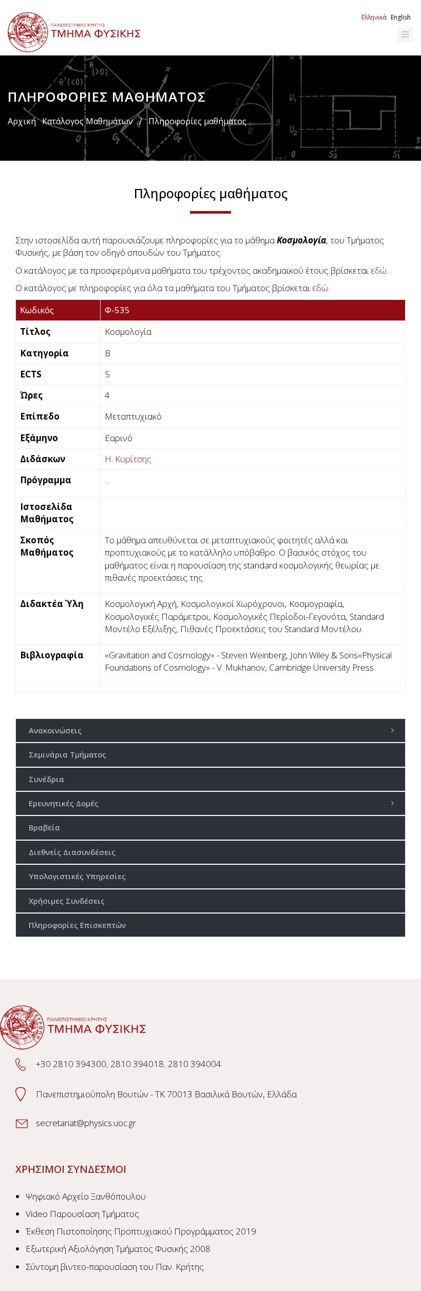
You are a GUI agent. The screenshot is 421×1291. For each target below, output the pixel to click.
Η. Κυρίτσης (128, 459)
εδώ (379, 270)
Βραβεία (44, 827)
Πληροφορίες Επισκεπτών (77, 925)
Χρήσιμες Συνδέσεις (67, 901)
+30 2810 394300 (71, 1064)
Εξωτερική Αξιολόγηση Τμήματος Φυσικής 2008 (118, 1249)
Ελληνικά (374, 17)
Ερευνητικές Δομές (64, 803)
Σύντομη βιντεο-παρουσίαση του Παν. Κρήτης (115, 1267)
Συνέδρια (46, 779)
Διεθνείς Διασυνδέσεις (72, 852)
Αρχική (22, 121)
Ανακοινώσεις (55, 730)
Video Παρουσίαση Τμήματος (82, 1214)
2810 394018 (137, 1064)
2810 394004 (194, 1064)
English (401, 17)
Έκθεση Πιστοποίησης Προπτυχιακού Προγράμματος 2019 (141, 1231)
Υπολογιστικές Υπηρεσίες (77, 876)
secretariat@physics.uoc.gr (86, 1123)
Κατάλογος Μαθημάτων (87, 121)
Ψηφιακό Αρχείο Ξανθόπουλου (86, 1196)
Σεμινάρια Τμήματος (67, 754)
